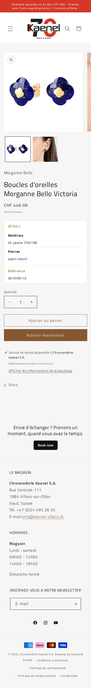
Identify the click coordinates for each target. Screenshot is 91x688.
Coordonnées (69, 675)
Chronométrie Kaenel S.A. (37, 654)
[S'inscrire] (75, 604)
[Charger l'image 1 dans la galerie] (17, 149)
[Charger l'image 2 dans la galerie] (45, 149)
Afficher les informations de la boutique (40, 370)
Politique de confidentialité (48, 668)
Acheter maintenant (45, 335)
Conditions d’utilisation (52, 660)
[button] (10, 28)
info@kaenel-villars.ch (43, 516)
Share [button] (13, 384)
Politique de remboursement (37, 675)
